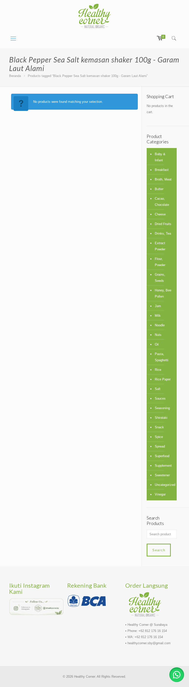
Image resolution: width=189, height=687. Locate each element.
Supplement (163, 465)
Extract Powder (160, 246)
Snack (159, 427)
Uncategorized (164, 485)
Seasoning (162, 408)
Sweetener (162, 475)
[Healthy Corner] (94, 16)
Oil (157, 344)
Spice (159, 437)
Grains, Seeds (160, 278)
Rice (158, 370)
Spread (160, 446)
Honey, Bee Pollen (163, 293)
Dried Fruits (163, 224)
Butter (159, 189)
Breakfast (162, 170)
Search (158, 550)
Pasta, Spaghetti (161, 357)
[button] (176, 674)
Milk (158, 315)
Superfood (162, 456)
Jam (158, 306)
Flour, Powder (160, 262)
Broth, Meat (163, 179)
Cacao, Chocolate (162, 202)
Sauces (160, 398)
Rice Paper (163, 379)
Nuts (158, 335)
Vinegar (160, 494)
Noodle (160, 325)
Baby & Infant (160, 157)
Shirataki (161, 417)
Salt (157, 389)
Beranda (15, 76)
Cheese (160, 214)
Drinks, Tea (163, 233)
